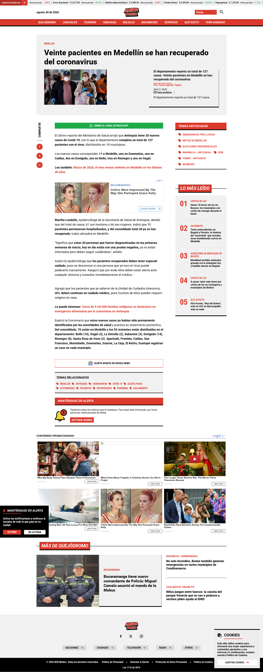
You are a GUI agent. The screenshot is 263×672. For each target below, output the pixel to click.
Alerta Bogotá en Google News (112, 363)
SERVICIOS (171, 22)
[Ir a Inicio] (131, 12)
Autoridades (67, 388)
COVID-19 (117, 383)
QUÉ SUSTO (191, 22)
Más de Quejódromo (65, 545)
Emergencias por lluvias (199, 134)
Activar (11, 532)
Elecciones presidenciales (200, 146)
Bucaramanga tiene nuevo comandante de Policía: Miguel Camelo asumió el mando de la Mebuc (130, 583)
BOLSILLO (129, 22)
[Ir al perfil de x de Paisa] (130, 636)
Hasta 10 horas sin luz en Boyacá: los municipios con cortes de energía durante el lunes (206, 209)
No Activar (34, 532)
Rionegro (189, 164)
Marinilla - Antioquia (197, 152)
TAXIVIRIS (90, 22)
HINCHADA (109, 22)
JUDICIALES (70, 22)
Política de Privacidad (112, 662)
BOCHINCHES (149, 22)
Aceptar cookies (234, 662)
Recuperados (104, 388)
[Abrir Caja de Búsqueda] (221, 12)
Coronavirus (100, 383)
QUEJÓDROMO (47, 22)
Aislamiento (140, 388)
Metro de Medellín (195, 140)
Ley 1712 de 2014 (131, 667)
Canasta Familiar (11, 3)
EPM (220, 152)
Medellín (65, 383)
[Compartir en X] (40, 156)
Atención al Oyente (139, 662)
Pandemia (122, 388)
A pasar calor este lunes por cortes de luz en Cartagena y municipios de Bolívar (206, 284)
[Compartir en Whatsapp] (40, 165)
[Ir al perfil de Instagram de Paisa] (141, 636)
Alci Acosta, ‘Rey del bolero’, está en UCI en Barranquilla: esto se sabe (206, 306)
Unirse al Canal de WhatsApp (111, 125)
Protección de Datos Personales (171, 662)
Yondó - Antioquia (194, 158)
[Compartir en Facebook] (40, 147)
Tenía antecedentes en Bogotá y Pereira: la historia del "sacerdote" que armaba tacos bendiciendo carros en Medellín (206, 235)
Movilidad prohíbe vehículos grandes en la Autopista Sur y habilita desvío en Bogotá (206, 263)
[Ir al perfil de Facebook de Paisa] (121, 636)
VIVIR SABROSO (215, 22)
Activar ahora (82, 420)
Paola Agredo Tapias (170, 85)
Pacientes (85, 388)
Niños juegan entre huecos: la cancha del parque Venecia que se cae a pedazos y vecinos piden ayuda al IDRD (194, 595)
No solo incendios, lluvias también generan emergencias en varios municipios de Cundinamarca (195, 564)
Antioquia (81, 383)
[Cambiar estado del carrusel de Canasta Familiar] (24, 2)
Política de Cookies (236, 655)
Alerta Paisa (135, 383)
